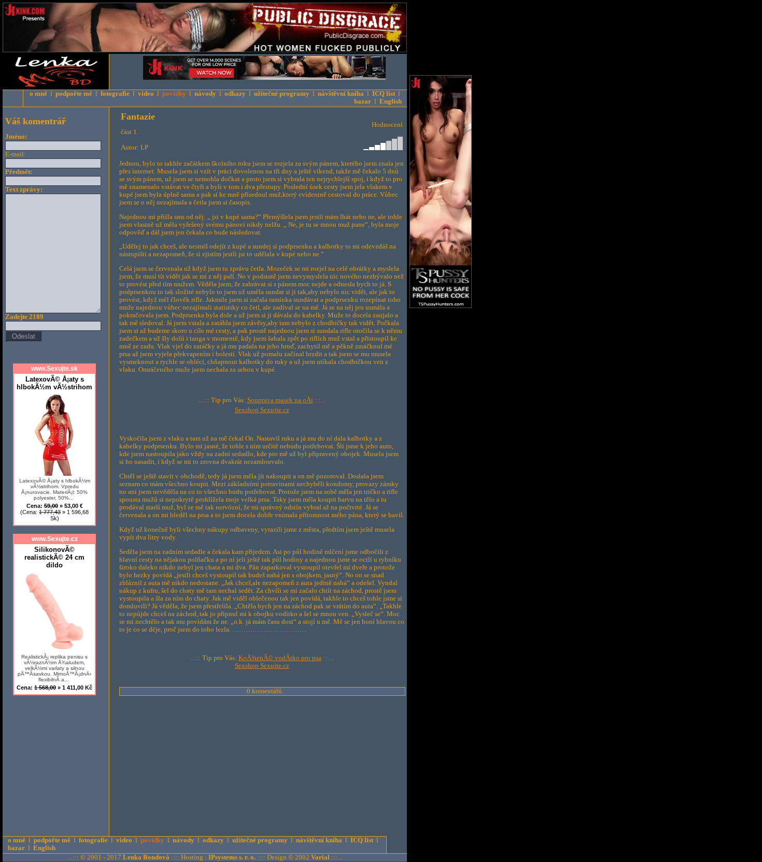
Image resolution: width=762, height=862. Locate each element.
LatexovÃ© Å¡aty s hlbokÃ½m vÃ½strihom (54, 383)
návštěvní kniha (341, 93)
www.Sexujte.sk (54, 368)
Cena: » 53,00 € (54, 512)
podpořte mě (73, 93)
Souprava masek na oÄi (280, 400)
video (146, 93)
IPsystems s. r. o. (232, 857)
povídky (174, 93)
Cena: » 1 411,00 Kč (54, 687)
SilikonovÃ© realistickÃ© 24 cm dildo (54, 557)
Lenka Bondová (146, 857)
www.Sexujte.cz (55, 539)
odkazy (235, 93)
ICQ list (383, 93)
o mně (38, 93)
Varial (320, 857)
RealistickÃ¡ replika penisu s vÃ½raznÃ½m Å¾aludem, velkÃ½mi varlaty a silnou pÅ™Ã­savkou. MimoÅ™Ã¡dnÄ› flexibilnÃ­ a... (54, 668)
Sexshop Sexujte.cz (262, 410)
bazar (362, 101)
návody (205, 93)
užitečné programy (281, 93)
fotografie (115, 93)
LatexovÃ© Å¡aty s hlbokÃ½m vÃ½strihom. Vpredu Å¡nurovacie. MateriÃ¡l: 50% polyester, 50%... (54, 489)
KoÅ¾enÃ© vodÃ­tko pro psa (279, 658)
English (390, 101)
